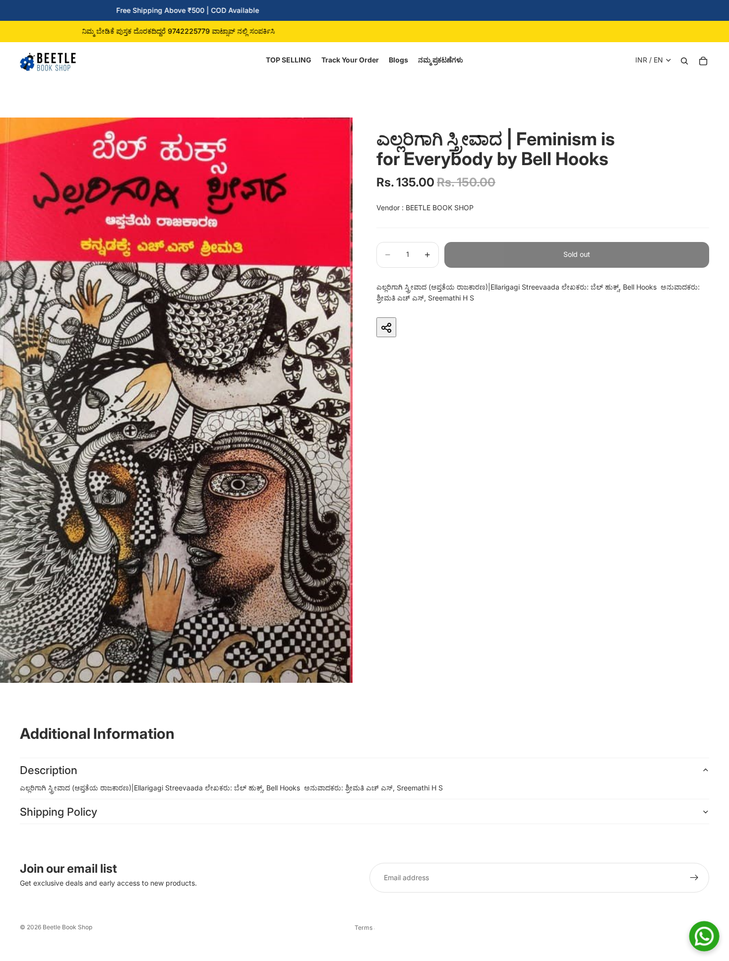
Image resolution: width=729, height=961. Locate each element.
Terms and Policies (364, 927)
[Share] (386, 328)
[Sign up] (694, 877)
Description (48, 770)
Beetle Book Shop (67, 927)
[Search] (684, 60)
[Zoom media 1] (176, 400)
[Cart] (703, 60)
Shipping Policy (58, 811)
